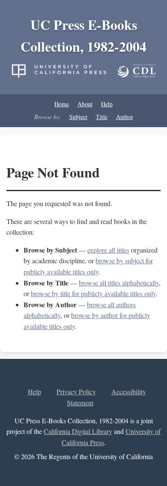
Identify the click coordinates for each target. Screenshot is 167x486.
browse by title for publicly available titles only (93, 293)
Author (124, 117)
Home (61, 104)
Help (107, 104)
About (85, 104)
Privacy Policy (76, 391)
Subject (78, 117)
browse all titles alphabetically (119, 282)
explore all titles (108, 249)
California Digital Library (78, 431)
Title (101, 117)
